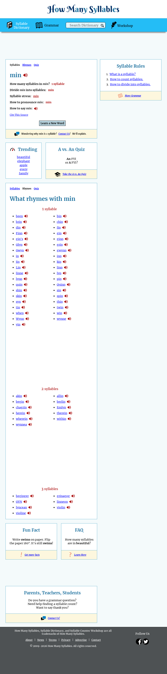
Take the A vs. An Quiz (74, 174)
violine (21, 513)
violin (61, 507)
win (59, 313)
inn (59, 256)
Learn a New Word (52, 123)
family (23, 173)
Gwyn (20, 250)
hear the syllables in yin (23, 324)
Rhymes (26, 65)
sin (59, 290)
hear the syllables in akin (25, 396)
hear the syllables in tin (23, 307)
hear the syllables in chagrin (30, 407)
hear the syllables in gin (64, 233)
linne (19, 273)
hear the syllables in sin (64, 290)
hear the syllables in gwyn (27, 250)
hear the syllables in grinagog (73, 496)
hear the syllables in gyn (25, 502)
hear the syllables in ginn (66, 239)
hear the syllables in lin (23, 267)
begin (20, 402)
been (19, 216)
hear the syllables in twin (66, 307)
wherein (21, 419)
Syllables (15, 188)
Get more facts (31, 554)
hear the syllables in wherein (30, 419)
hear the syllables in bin (64, 216)
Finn (19, 233)
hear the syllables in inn (64, 256)
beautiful (23, 157)
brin (19, 222)
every (23, 169)
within (61, 419)
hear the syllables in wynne (69, 319)
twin (60, 307)
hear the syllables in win (65, 313)
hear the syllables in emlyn (69, 407)
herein (20, 413)
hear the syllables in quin (25, 284)
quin (19, 284)
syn (18, 301)
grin (60, 244)
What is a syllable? (123, 74)
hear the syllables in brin (25, 222)
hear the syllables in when (27, 313)
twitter (146, 642)
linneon (62, 502)
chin (60, 222)
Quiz (36, 65)
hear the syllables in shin (25, 290)
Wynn (20, 319)
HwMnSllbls (83, 9)
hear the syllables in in (22, 256)
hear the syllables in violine (29, 513)
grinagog (63, 496)
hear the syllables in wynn (27, 319)
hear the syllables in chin (66, 222)
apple (23, 165)
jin (18, 262)
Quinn (61, 284)
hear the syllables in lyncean (30, 507)
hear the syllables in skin (25, 296)
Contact (96, 639)
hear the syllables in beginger (32, 496)
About (29, 639)
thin (60, 301)
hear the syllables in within (69, 419)
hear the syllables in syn (24, 302)
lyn (59, 273)
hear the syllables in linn (65, 267)
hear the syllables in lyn (64, 273)
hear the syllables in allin (66, 396)
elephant (23, 161)
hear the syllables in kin (64, 262)
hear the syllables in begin (27, 402)
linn (60, 267)
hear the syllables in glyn (25, 244)
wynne (61, 319)
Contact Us (64, 133)
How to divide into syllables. (130, 84)
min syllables (25, 75)
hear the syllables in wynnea (30, 424)
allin (60, 396)
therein (62, 413)
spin (60, 296)
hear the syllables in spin (66, 296)
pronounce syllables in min (35, 108)
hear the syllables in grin (66, 244)
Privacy (65, 639)
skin (19, 296)
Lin (18, 267)
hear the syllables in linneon (71, 502)
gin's (19, 239)
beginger (22, 496)
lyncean (21, 507)
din (18, 227)
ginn (60, 239)
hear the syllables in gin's (26, 239)
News (40, 639)
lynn (19, 279)
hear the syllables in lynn (25, 279)
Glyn (19, 244)
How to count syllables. (126, 79)
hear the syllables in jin (22, 262)
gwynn (61, 250)
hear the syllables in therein (70, 413)
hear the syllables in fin (64, 227)
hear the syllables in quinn (68, 284)
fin (59, 227)
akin (19, 396)
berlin (61, 402)
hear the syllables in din (23, 227)
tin (18, 307)
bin (59, 216)
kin (59, 262)
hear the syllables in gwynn (69, 250)
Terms (53, 639)
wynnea (21, 424)
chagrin (21, 407)
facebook (139, 642)
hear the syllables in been (26, 216)
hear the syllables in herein (28, 413)
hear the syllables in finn (25, 233)
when (20, 313)
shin (19, 290)
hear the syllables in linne (26, 273)
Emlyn (61, 407)
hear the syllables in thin (66, 302)
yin (18, 324)
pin (59, 279)
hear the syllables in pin (64, 279)
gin (59, 233)
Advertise (81, 639)
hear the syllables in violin (68, 507)
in (17, 256)
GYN (19, 502)
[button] (102, 25)
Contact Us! (54, 618)
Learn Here (79, 554)
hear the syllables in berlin (68, 402)
